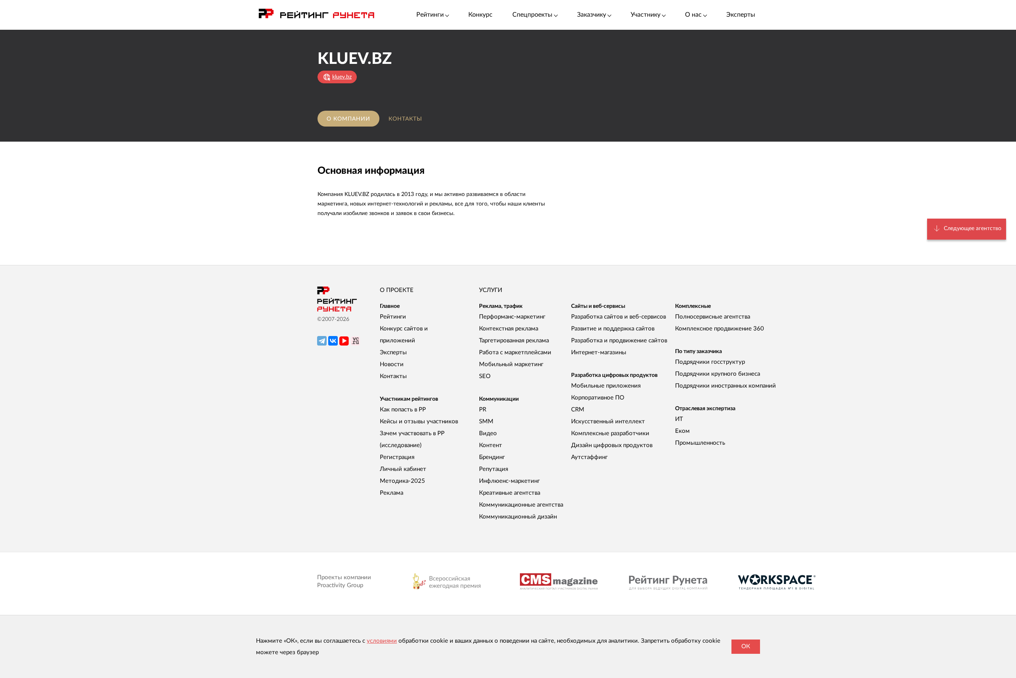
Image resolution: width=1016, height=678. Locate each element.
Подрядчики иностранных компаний (725, 386)
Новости (392, 364)
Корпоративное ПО (597, 398)
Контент (490, 445)
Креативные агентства (509, 493)
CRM (577, 410)
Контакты (405, 119)
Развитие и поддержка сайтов (612, 329)
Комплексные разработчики (610, 433)
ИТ (679, 419)
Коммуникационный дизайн (518, 517)
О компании (348, 119)
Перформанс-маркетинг (512, 317)
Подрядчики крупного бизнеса (717, 374)
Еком (682, 431)
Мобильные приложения (606, 386)
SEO (485, 376)
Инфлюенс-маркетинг (509, 481)
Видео (488, 433)
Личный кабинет (403, 469)
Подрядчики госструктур (710, 362)
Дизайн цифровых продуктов (611, 445)
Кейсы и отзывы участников (419, 421)
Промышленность (700, 443)
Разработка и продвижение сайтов (619, 341)
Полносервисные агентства (712, 317)
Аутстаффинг (589, 457)
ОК (745, 646)
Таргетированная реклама (514, 341)
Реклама (391, 493)
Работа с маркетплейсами (515, 352)
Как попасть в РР (403, 410)
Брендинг (492, 457)
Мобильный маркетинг (511, 364)
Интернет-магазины (598, 352)
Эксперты (740, 15)
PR (482, 410)
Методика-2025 (402, 481)
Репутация (493, 469)
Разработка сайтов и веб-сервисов (618, 317)
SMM (486, 421)
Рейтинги (393, 317)
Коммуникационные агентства (521, 505)
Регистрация (397, 457)
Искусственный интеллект (608, 421)
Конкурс (480, 15)
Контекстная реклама (508, 329)
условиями (382, 641)
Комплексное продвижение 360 (719, 329)
